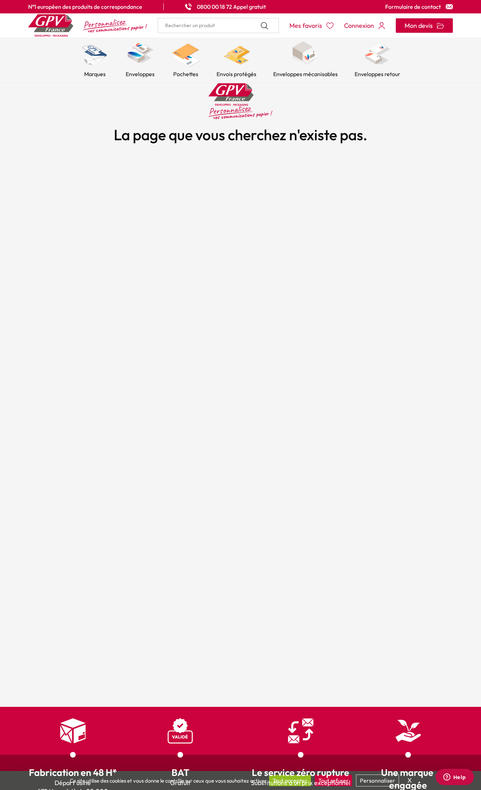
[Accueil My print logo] (87, 25)
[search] (218, 25)
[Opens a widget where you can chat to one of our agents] (454, 777)
